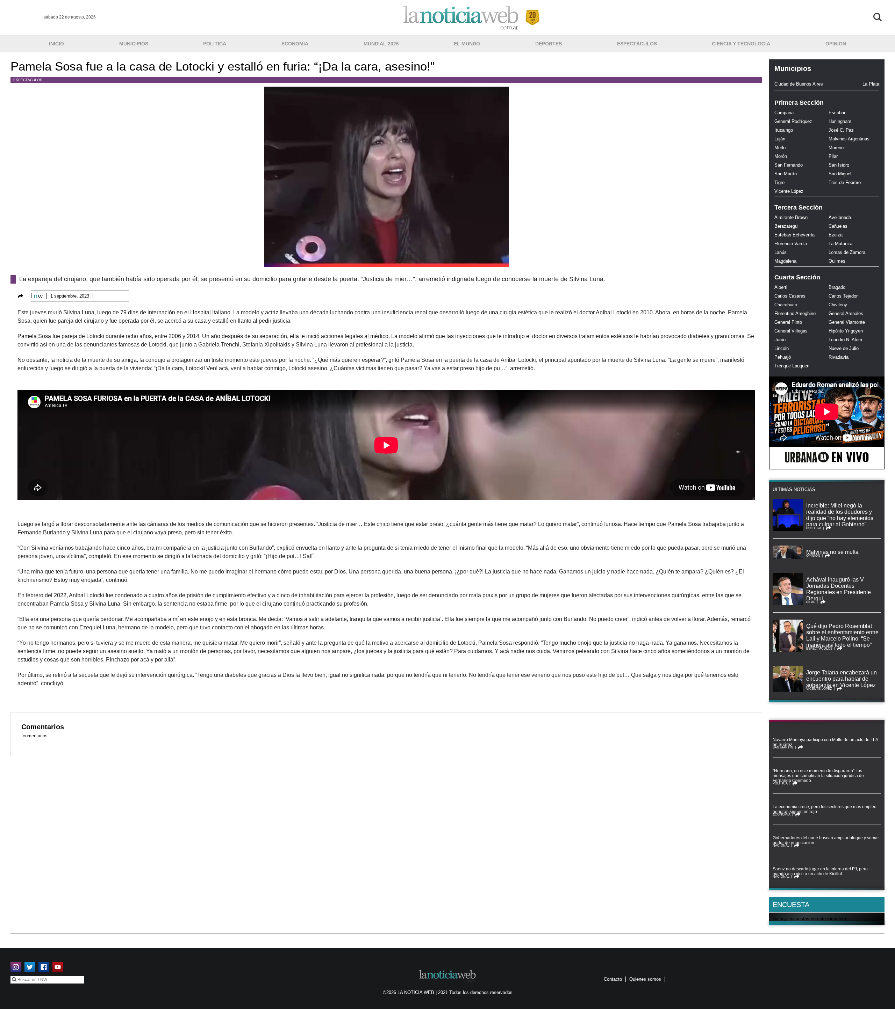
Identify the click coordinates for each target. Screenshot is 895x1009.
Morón (780, 156)
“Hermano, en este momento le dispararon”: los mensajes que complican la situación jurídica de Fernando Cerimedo (818, 775)
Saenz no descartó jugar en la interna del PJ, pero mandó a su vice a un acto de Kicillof (820, 871)
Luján (779, 138)
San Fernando (788, 165)
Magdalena (785, 261)
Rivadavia (839, 357)
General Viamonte (847, 322)
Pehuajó (782, 357)
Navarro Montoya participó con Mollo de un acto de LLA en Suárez (825, 742)
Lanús (780, 252)
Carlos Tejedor (843, 296)
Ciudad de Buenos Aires (798, 84)
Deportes (548, 43)
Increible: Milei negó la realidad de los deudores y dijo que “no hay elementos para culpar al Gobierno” (839, 515)
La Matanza (840, 243)
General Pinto (788, 322)
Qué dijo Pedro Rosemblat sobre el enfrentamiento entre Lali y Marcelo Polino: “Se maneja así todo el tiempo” (842, 635)
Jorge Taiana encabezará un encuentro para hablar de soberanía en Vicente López (841, 679)
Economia (294, 43)
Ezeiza (836, 234)
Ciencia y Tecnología (741, 43)
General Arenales (846, 313)
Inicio (56, 43)
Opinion (835, 43)
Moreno (836, 147)
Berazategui (786, 226)
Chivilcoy (838, 304)
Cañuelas (838, 226)
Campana (784, 112)
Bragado (837, 287)
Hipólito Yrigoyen (846, 331)
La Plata (870, 84)
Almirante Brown (791, 217)
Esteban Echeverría (794, 234)
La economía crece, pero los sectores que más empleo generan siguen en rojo (824, 809)
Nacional (781, 845)
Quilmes (837, 261)
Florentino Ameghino (795, 313)
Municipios (133, 43)
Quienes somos (645, 979)
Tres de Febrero (845, 182)
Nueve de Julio (844, 348)
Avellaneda (840, 217)
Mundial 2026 (381, 43)
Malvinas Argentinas (849, 138)
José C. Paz (841, 130)
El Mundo (467, 43)
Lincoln (781, 348)
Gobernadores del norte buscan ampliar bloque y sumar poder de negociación (826, 840)
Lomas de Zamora (847, 252)
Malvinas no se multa (832, 552)
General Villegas (791, 331)
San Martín (785, 173)
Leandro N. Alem (845, 339)
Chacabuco (785, 304)
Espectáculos (637, 43)
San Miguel (840, 173)
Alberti (780, 287)
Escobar (837, 112)
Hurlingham (840, 121)
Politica (214, 43)
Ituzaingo (783, 130)
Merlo (780, 147)
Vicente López (788, 191)
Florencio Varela (790, 243)
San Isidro (839, 165)
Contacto (613, 979)
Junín (780, 339)
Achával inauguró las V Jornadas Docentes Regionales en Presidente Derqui (838, 589)
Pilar (833, 156)
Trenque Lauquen (791, 365)
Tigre (779, 182)
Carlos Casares (790, 296)
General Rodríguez (793, 121)
